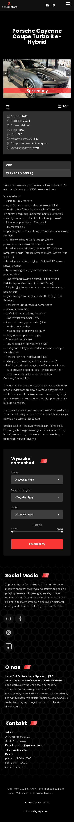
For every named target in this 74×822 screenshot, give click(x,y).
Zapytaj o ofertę (19, 173)
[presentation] (5, 73)
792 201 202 (19, 749)
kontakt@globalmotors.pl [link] (30, 745)
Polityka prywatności (37, 802)
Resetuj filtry (37, 544)
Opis (9, 165)
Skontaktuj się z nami (37, 811)
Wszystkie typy (24, 497)
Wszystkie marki (24, 479)
